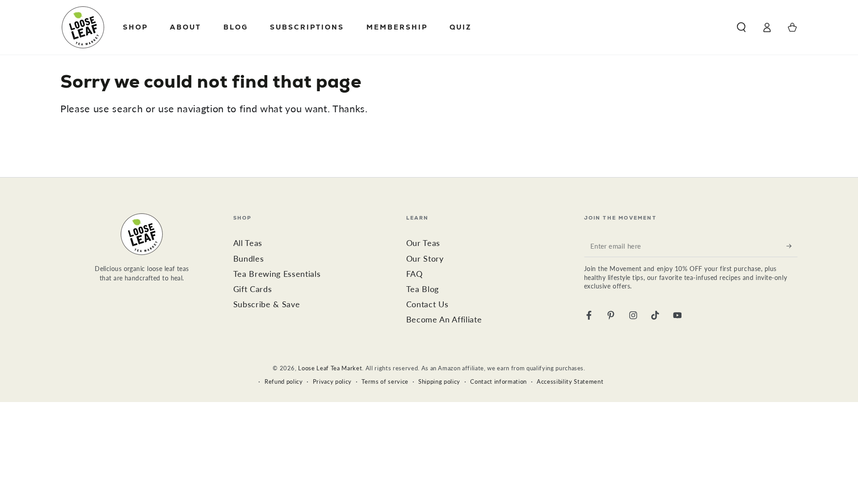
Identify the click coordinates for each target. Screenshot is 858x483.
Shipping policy (439, 381)
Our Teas (423, 243)
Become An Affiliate (444, 319)
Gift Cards (252, 289)
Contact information (498, 381)
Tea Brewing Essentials (277, 274)
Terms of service (385, 381)
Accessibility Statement (570, 381)
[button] (741, 27)
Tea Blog (422, 289)
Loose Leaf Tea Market (330, 368)
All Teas (247, 243)
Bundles (248, 258)
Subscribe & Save (266, 304)
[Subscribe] (792, 245)
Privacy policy (332, 381)
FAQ (414, 274)
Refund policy (284, 381)
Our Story (425, 258)
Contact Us (427, 304)
